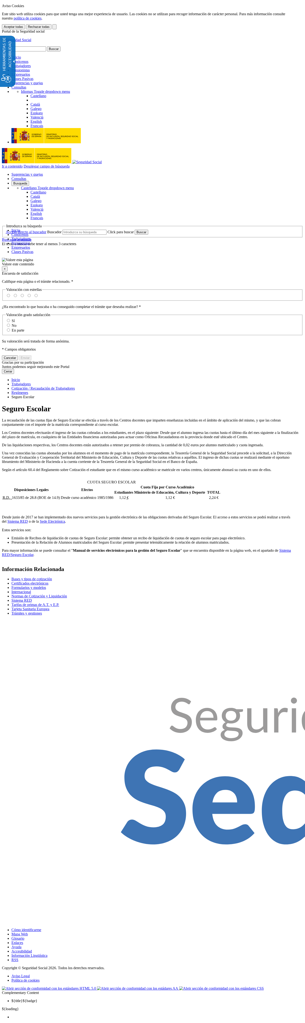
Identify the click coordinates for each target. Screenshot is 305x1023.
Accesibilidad (21, 951)
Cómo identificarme (26, 930)
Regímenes (19, 393)
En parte (18, 330)
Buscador (54, 232)
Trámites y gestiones (26, 613)
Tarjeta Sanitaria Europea (30, 609)
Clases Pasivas (22, 79)
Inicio (16, 57)
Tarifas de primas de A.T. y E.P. (35, 605)
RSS (14, 960)
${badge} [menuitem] (24, 1001)
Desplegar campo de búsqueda (47, 166)
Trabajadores (21, 66)
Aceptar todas (13, 27)
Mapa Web (19, 934)
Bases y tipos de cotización (31, 579)
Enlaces (17, 943)
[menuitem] (157, 1017)
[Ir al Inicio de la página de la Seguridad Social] (16, 40)
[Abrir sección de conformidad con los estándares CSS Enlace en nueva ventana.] (221, 988)
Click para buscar (120, 232)
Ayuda (16, 947)
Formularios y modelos (28, 588)
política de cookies (27, 18)
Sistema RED (17, 521)
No (14, 325)
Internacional (21, 592)
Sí (13, 321)
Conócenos (19, 62)
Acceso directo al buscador (26, 232)
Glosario (17, 938)
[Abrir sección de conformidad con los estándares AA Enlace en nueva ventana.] (138, 988)
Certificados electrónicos (29, 583)
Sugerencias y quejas (27, 83)
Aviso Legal (20, 976)
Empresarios (20, 74)
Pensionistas (20, 70)
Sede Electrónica (52, 521)
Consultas (18, 87)
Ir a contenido (12, 166)
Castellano (47, 188)
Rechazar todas (39, 27)
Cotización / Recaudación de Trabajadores (43, 388)
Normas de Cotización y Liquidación (39, 596)
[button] (152, 262)
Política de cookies (25, 980)
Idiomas (45, 91)
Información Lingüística (29, 955)
